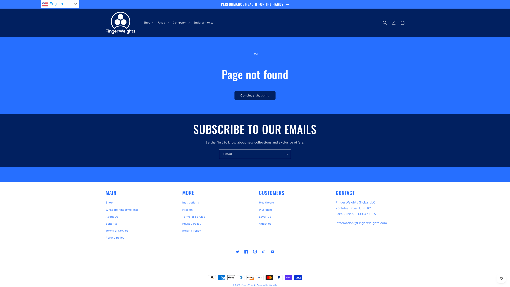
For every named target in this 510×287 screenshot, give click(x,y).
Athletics (265, 223)
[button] (148, 23)
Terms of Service (117, 230)
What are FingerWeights (122, 209)
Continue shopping (255, 95)
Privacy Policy (191, 223)
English (55, 4)
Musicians (266, 209)
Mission (187, 209)
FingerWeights (248, 285)
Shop (109, 202)
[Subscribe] (286, 154)
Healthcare (266, 202)
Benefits (111, 223)
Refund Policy (191, 230)
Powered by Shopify (267, 285)
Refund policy (115, 237)
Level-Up (265, 216)
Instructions (190, 202)
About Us (112, 216)
